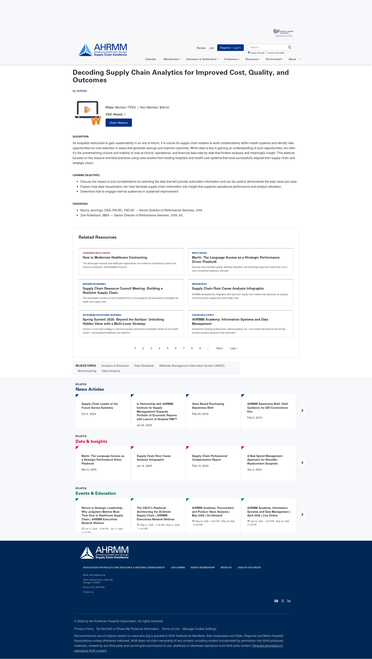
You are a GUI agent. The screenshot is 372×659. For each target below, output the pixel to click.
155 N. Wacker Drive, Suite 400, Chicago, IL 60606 (98, 581)
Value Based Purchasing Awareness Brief (208, 406)
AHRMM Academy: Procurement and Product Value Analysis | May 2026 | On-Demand (213, 511)
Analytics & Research (115, 365)
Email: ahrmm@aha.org (94, 574)
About (292, 59)
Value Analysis (111, 371)
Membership (171, 59)
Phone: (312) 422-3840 (94, 587)
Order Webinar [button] (119, 123)
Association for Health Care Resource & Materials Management (124, 567)
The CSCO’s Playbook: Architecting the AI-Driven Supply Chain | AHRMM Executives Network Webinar (156, 513)
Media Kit (226, 567)
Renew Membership (203, 567)
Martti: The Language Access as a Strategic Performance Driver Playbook (236, 259)
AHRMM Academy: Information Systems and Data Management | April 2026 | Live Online (268, 511)
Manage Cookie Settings (199, 628)
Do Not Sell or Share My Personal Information (127, 628)
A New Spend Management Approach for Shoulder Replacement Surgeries (265, 459)
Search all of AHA (276, 53)
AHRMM (82, 91)
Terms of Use (171, 628)
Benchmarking (87, 371)
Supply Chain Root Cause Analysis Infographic (228, 288)
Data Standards (144, 365)
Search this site (257, 53)
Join (211, 48)
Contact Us (88, 591)
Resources (251, 59)
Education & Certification (201, 59)
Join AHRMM (178, 567)
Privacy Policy (84, 628)
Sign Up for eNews (249, 567)
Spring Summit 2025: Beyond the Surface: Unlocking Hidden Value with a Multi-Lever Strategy (123, 321)
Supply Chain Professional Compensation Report (209, 458)
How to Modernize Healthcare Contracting (115, 257)
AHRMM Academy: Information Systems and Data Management (230, 321)
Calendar (150, 59)
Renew (201, 48)
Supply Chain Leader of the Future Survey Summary (100, 406)
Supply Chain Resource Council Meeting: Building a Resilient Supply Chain (123, 290)
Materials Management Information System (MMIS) (192, 365)
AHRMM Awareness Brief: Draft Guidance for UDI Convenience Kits (267, 407)
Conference (231, 59)
